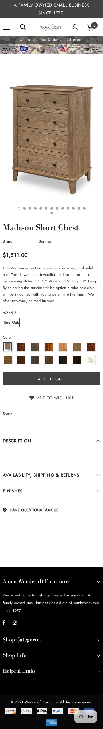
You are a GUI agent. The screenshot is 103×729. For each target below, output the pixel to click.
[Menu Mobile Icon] (6, 27)
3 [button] (30, 208)
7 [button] (51, 208)
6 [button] (46, 208)
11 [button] (73, 208)
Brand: (8, 241)
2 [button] (24, 208)
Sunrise (45, 241)
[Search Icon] (23, 27)
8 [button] (57, 208)
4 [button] (35, 208)
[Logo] (51, 27)
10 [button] (68, 208)
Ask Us (51, 510)
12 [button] (79, 208)
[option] (51, 139)
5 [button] (40, 208)
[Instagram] (14, 622)
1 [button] (19, 208)
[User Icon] (75, 27)
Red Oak (11, 322)
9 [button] (62, 208)
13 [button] (84, 208)
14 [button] (51, 213)
